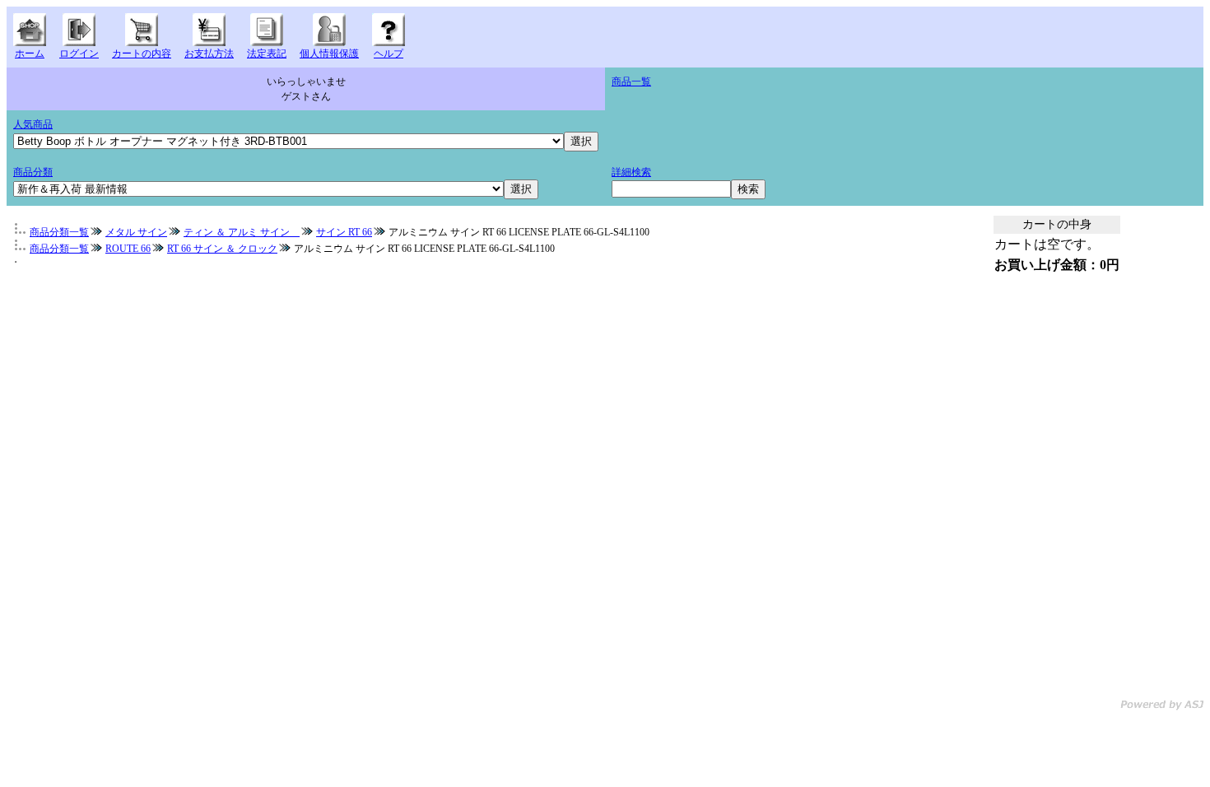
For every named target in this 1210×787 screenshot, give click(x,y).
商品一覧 (631, 81)
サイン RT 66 (344, 232)
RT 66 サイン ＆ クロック (222, 248)
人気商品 (33, 124)
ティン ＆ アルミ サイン (242, 232)
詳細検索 (631, 172)
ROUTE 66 (128, 248)
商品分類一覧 (59, 232)
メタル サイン (136, 232)
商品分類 (33, 172)
